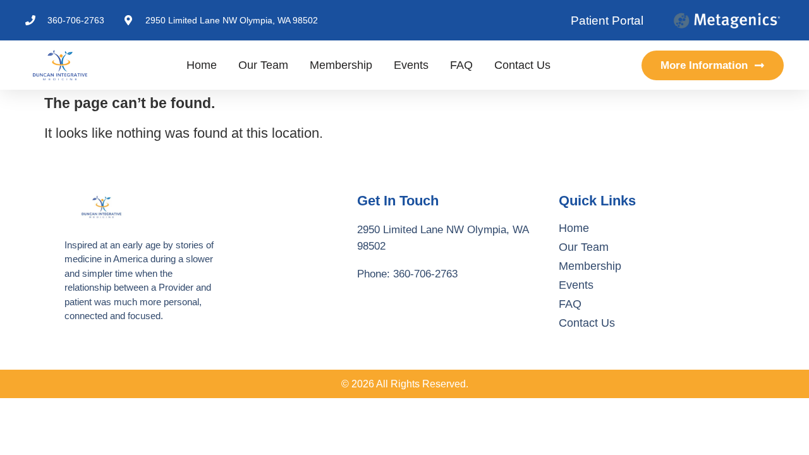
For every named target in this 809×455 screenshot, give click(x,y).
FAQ (461, 65)
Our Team (263, 65)
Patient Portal (607, 20)
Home (201, 65)
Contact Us (522, 65)
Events (411, 65)
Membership (341, 65)
